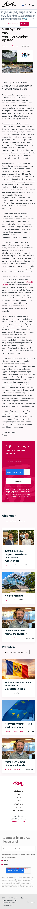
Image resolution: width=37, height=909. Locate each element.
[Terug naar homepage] (9, 5)
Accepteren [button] (24, 23)
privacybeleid (20, 493)
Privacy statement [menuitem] (8, 902)
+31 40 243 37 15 (18, 821)
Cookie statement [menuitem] (8, 905)
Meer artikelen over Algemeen (15, 521)
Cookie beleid (27, 18)
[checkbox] (18, 862)
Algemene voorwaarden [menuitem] (10, 900)
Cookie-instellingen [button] (13, 23)
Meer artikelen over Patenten (14, 652)
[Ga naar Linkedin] (28, 903)
